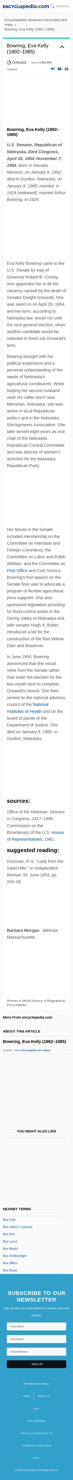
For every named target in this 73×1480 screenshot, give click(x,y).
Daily (36, 1458)
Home (26, 1396)
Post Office (17, 570)
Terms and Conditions (36, 1446)
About (32, 1050)
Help (36, 1408)
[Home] (26, 6)
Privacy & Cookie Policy (36, 1433)
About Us (44, 1396)
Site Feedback (36, 1421)
